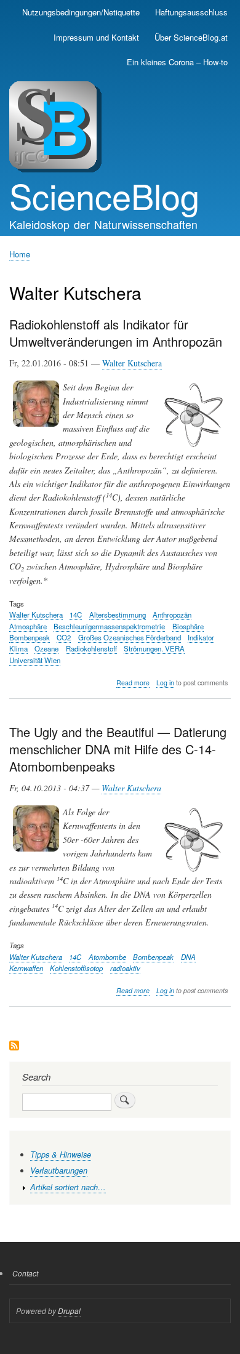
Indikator (201, 637)
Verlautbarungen (58, 1170)
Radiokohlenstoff (91, 648)
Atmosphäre (28, 626)
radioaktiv (125, 968)
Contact (25, 1273)
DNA (188, 957)
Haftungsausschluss (191, 12)
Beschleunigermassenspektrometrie (109, 626)
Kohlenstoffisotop (76, 968)
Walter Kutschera (132, 363)
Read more (133, 683)
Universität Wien (34, 660)
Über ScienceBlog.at (191, 37)
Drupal (69, 1310)
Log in (165, 682)
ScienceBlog (104, 195)
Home (19, 254)
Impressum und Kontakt (96, 37)
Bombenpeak (29, 637)
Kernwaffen (26, 968)
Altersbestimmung (117, 614)
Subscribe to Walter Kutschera (14, 1046)
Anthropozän (172, 614)
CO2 (64, 637)
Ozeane (46, 648)
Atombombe (107, 957)
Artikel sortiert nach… (68, 1187)
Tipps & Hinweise (60, 1154)
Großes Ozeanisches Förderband (129, 637)
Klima (18, 648)
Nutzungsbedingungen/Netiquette (81, 12)
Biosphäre (188, 626)
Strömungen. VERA (154, 648)
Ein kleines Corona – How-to (177, 62)
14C (76, 614)
